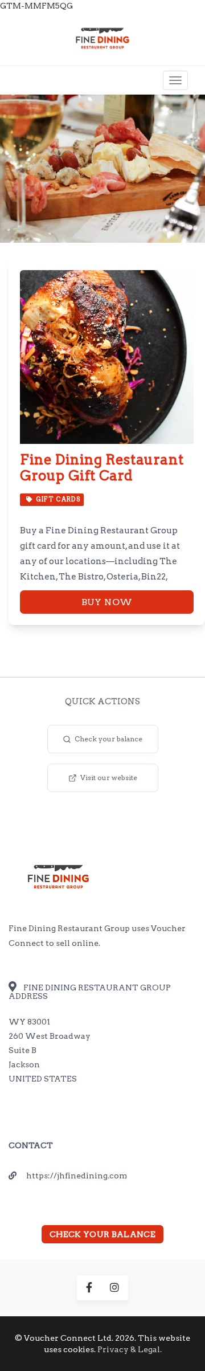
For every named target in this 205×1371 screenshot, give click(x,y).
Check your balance (108, 739)
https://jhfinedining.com (76, 1175)
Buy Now (107, 602)
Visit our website (108, 777)
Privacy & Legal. (129, 1349)
